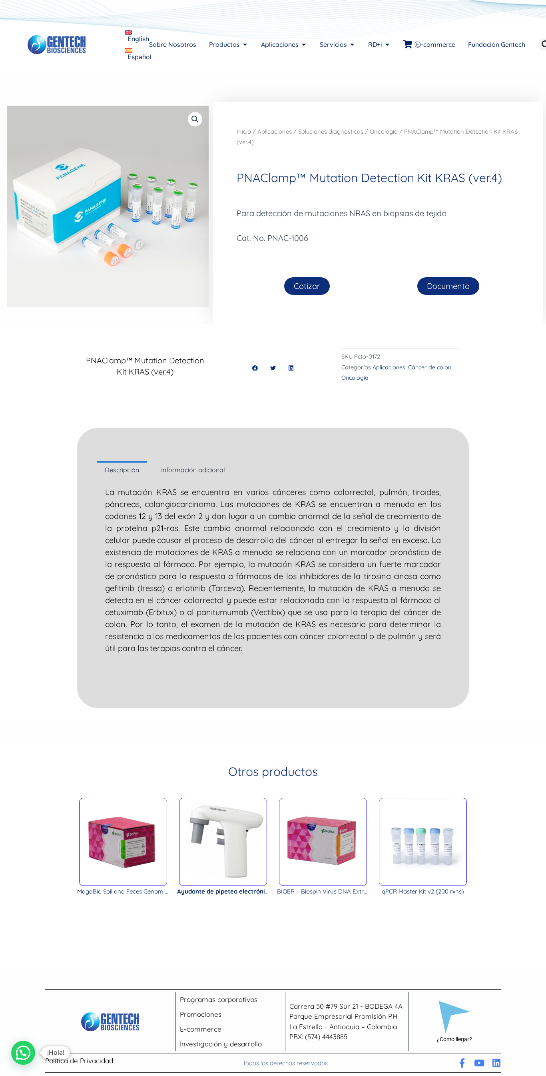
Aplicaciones (274, 131)
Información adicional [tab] (193, 470)
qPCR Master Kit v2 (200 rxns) (423, 891)
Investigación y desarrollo (221, 1044)
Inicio (244, 131)
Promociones (200, 1014)
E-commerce (200, 1029)
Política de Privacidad (79, 1060)
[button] (195, 119)
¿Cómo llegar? (454, 1039)
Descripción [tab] (122, 470)
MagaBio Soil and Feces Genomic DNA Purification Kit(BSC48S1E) (166, 891)
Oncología (384, 131)
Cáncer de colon (429, 367)
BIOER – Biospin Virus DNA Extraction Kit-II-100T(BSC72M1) (358, 891)
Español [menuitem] (139, 57)
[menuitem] (137, 35)
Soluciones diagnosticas (330, 131)
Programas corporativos (218, 999)
